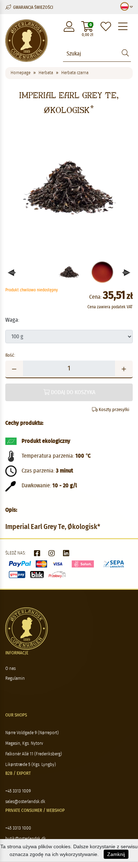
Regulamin (15, 678)
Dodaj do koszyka (72, 392)
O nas (10, 668)
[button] (126, 273)
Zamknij (116, 854)
